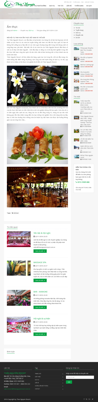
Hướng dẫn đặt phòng (41, 385)
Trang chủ (38, 373)
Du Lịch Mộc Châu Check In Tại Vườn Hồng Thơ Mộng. (86, 132)
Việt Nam (16, 213)
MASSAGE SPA (39, 262)
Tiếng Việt (69, 2)
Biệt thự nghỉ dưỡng (38, 6)
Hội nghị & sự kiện (41, 318)
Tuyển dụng (76, 2)
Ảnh (82, 2)
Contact (37, 389)
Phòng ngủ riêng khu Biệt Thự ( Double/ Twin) (86, 50)
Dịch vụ (52, 6)
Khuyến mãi (79, 35)
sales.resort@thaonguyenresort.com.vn (17, 389)
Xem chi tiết (39, 251)
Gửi (69, 382)
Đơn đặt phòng (89, 2)
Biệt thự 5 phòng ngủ (87, 65)
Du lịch (89, 6)
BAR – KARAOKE (40, 291)
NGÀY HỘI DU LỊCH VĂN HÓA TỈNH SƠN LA (86, 148)
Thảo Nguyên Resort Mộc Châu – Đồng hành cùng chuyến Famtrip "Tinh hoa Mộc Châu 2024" (86, 120)
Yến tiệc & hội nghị (41, 233)
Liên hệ (69, 6)
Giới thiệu (38, 376)
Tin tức (60, 6)
